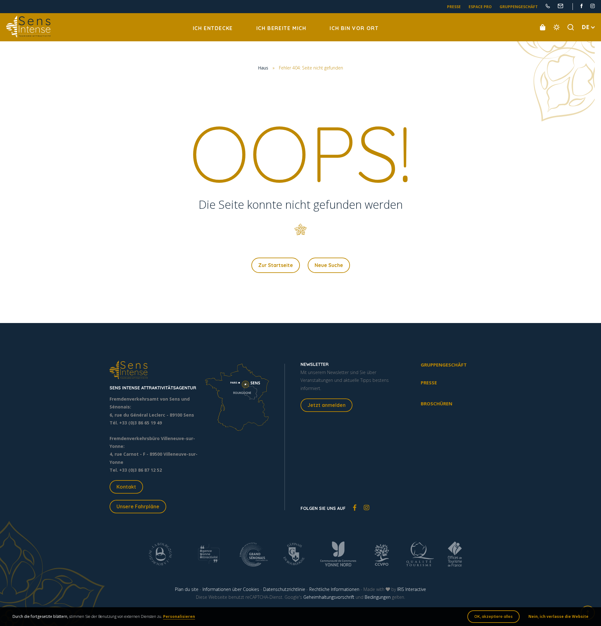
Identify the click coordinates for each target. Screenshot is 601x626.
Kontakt (126, 487)
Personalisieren (179, 616)
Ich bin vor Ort (354, 28)
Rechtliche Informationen (334, 589)
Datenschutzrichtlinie (284, 589)
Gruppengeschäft (519, 6)
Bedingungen (378, 597)
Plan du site (186, 589)
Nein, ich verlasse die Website (558, 616)
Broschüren (436, 403)
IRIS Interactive (411, 589)
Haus (263, 68)
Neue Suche (329, 265)
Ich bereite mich (281, 28)
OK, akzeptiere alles (493, 616)
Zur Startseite (275, 265)
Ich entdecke (213, 28)
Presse (454, 6)
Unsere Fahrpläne (137, 506)
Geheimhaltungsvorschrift (328, 597)
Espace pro (480, 6)
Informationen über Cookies (231, 589)
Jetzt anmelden (326, 405)
